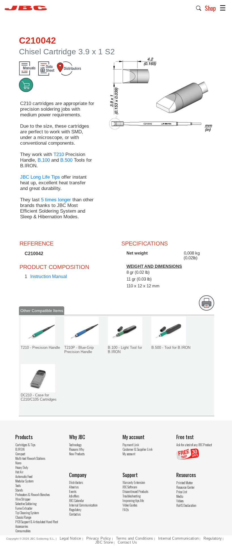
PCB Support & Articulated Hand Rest (36, 521)
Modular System (24, 480)
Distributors (76, 482)
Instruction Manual (48, 276)
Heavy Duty (21, 467)
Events (72, 491)
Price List (181, 491)
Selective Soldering (25, 503)
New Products (77, 453)
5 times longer (56, 199)
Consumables (23, 530)
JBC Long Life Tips (40, 177)
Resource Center (185, 487)
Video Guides (130, 505)
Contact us (75, 514)
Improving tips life (133, 500)
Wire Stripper (23, 499)
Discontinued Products (135, 491)
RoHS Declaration (186, 505)
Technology (75, 444)
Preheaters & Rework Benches (32, 494)
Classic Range (23, 517)
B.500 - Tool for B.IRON (170, 347)
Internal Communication (83, 505)
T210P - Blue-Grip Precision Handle (79, 349)
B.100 (44, 160)
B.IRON (20, 449)
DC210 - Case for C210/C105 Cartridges (39, 397)
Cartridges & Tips (25, 444)
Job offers (74, 495)
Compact (20, 453)
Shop (210, 7)
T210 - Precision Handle (40, 347)
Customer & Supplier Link (137, 449)
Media (179, 496)
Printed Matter (184, 482)
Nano (18, 462)
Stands (19, 490)
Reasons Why (76, 449)
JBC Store (104, 542)
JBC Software (130, 486)
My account (129, 453)
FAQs (126, 509)
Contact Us (127, 542)
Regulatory (75, 509)
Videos (180, 500)
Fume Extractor (24, 508)
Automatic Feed (24, 476)
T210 (58, 154)
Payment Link (131, 444)
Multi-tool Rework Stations (30, 458)
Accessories (21, 526)
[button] (199, 8)
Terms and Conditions (134, 538)
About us (74, 486)
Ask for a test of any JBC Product (194, 444)
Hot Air (19, 471)
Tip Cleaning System (27, 512)
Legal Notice (71, 538)
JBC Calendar (76, 500)
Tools (18, 485)
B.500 (66, 160)
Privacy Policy (98, 538)
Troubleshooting (132, 495)
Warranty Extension (134, 482)
